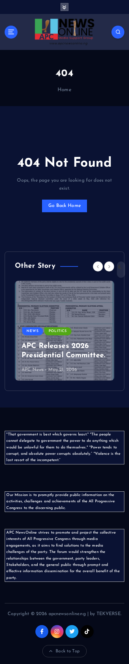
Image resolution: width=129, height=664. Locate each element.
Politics (58, 331)
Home (64, 89)
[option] (64, 331)
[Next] (109, 266)
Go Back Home (64, 205)
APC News (33, 369)
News (32, 331)
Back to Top (68, 651)
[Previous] (98, 266)
